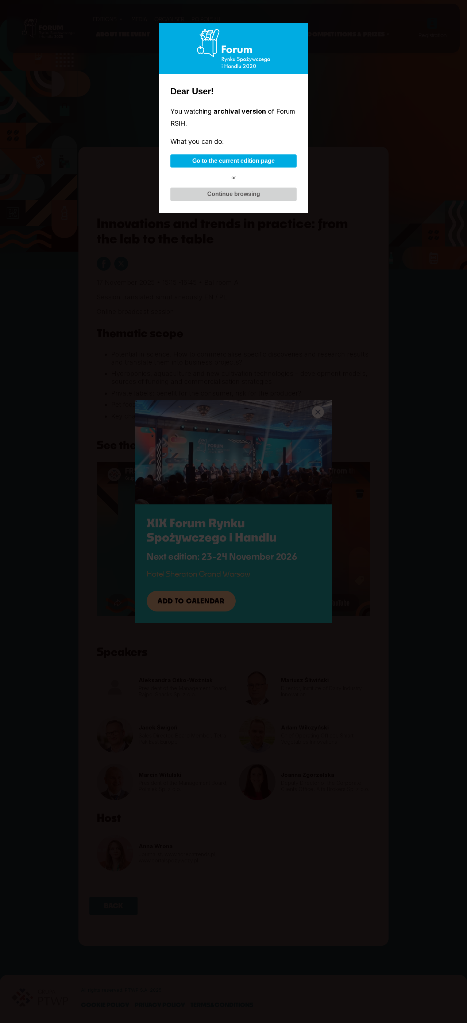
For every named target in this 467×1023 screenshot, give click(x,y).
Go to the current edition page (233, 161)
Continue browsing (233, 194)
